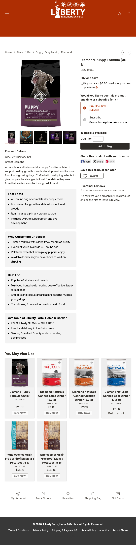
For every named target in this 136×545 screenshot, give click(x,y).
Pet (29, 52)
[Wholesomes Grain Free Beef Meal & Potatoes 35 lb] (52, 435)
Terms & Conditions (19, 530)
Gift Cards (118, 498)
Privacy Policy (40, 530)
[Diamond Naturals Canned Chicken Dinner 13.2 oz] (84, 372)
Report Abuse (120, 530)
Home (8, 52)
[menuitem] (124, 52)
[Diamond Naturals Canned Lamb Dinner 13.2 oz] (52, 372)
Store (19, 52)
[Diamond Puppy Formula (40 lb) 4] (69, 137)
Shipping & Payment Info (65, 530)
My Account (18, 498)
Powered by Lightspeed (68, 536)
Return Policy (89, 530)
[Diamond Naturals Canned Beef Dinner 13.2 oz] (116, 372)
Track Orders (43, 498)
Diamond (66, 52)
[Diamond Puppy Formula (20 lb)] (19, 372)
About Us (104, 530)
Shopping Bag (92, 498)
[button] (68, 14)
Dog (38, 52)
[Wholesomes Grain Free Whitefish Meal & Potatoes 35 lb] (19, 435)
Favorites (68, 498)
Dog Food (51, 52)
